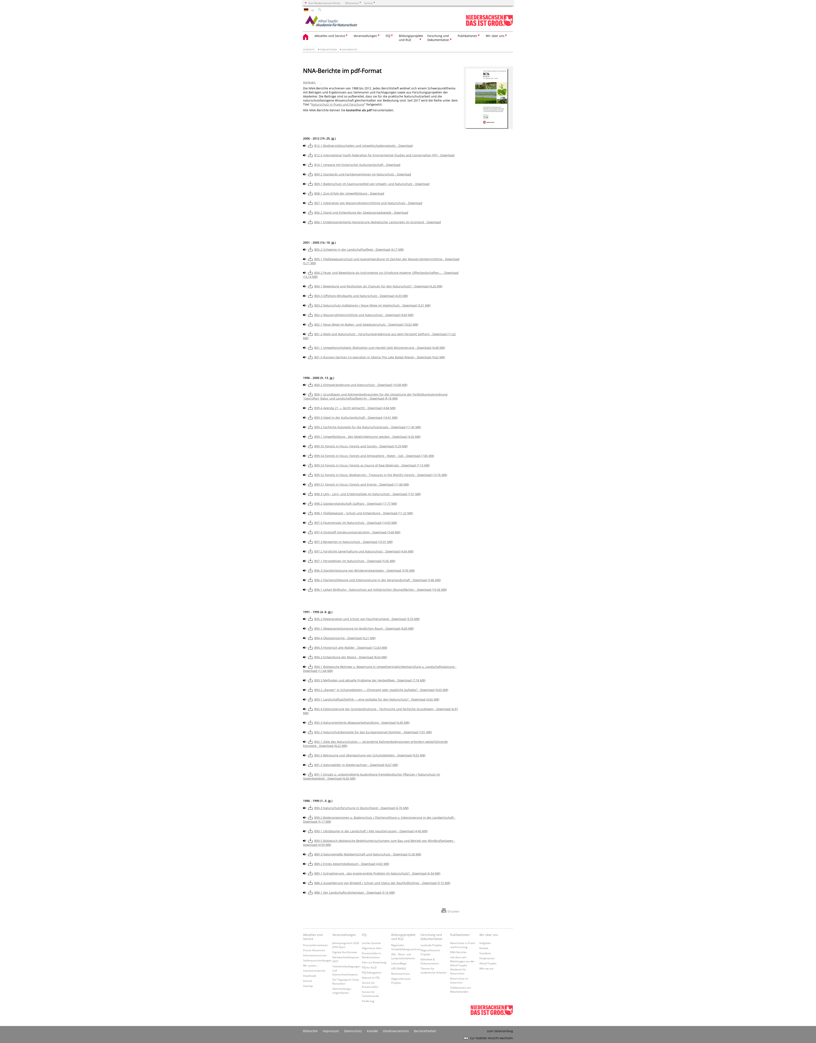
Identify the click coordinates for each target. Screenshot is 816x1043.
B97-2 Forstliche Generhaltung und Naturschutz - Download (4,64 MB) (364, 551)
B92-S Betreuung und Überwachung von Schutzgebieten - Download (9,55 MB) (369, 755)
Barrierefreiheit (425, 1031)
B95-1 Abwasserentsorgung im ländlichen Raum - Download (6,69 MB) (364, 628)
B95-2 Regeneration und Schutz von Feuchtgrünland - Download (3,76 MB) (367, 619)
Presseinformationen (315, 945)
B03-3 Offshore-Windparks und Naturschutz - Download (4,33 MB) (361, 296)
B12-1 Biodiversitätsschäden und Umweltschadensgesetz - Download (363, 146)
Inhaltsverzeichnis (396, 1031)
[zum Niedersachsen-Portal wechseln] (489, 25)
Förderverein (487, 958)
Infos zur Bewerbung (374, 962)
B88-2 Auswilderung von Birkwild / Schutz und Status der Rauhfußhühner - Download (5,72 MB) (382, 883)
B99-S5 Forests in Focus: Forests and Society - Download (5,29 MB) (361, 446)
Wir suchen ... (311, 965)
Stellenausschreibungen (317, 960)
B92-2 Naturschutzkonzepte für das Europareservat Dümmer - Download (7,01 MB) (373, 732)
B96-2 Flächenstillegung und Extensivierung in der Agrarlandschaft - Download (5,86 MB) (377, 580)
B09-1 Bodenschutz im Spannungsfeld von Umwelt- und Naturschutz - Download (371, 184)
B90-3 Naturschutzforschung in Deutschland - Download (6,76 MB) (361, 808)
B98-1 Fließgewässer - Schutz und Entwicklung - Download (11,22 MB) (363, 513)
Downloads (309, 975)
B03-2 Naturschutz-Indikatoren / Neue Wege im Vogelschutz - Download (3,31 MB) (372, 305)
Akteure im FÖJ (370, 977)
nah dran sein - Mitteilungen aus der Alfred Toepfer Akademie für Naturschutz (462, 965)
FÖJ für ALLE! (369, 967)
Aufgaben (485, 943)
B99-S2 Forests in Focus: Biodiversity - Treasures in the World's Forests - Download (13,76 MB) (380, 475)
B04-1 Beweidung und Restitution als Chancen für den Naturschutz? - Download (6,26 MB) (378, 286)
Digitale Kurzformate (344, 952)
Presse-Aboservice (314, 950)
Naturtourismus (400, 973)
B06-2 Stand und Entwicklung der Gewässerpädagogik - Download (361, 213)
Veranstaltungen (344, 935)
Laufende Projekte (431, 945)
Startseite (309, 49)
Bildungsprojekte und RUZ (403, 937)
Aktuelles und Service (313, 937)
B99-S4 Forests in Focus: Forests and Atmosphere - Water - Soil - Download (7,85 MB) (374, 456)
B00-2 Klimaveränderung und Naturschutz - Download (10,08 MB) (360, 385)
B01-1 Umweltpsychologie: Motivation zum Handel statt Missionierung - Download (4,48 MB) (379, 348)
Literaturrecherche (314, 970)
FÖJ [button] (388, 36)
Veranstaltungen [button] (365, 36)
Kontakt (483, 948)
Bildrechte (310, 1031)
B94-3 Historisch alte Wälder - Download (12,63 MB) (350, 648)
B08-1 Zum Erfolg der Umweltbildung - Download (349, 193)
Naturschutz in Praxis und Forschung (337, 104)
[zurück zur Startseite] (340, 22)
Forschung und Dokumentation (431, 937)
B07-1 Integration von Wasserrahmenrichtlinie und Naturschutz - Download (368, 203)
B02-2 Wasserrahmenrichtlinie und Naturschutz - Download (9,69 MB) (364, 315)
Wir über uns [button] (495, 36)
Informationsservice (315, 955)
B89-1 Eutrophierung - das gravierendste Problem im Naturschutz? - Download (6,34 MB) (377, 873)
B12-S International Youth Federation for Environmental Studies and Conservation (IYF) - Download (384, 155)
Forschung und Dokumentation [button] (438, 38)
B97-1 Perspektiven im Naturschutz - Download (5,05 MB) (354, 561)
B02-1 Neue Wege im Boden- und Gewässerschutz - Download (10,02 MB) (366, 324)
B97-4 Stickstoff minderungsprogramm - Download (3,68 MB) (357, 532)
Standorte (485, 953)
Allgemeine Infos (372, 948)
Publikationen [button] (467, 36)
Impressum (331, 1031)
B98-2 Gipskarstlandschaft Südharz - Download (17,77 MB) (355, 504)
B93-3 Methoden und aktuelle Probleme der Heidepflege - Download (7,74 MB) (369, 680)
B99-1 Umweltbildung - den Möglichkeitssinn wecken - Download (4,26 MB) (367, 437)
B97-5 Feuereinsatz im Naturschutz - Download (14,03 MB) (355, 523)
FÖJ (364, 935)
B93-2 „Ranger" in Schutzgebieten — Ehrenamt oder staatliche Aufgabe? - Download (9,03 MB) (381, 690)
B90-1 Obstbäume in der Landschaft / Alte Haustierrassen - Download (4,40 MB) (371, 831)
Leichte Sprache (371, 943)
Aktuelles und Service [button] (329, 36)
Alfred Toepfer (488, 963)
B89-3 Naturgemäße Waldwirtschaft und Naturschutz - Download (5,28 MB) (367, 854)
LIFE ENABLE (398, 968)
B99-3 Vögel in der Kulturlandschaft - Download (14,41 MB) (356, 418)
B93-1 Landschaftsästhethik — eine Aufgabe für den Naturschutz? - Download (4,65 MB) (376, 699)
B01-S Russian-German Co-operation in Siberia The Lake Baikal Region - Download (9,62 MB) (379, 357)
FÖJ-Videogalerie (371, 972)
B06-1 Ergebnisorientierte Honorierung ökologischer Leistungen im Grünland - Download (377, 222)
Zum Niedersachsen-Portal (324, 3)
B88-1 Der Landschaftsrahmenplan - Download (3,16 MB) (354, 892)
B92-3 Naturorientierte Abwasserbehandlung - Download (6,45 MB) (361, 723)
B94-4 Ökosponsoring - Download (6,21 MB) (344, 638)
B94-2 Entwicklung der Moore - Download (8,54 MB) (350, 657)
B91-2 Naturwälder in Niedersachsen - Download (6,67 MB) (356, 765)
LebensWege (399, 963)
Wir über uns (488, 935)
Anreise (307, 980)
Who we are (486, 968)
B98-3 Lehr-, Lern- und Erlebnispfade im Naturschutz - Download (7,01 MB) (367, 494)
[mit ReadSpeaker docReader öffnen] (304, 145)
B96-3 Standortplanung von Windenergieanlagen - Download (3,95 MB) (364, 570)
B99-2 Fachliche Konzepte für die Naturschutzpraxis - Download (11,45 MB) (367, 427)
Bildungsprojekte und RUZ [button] (411, 38)
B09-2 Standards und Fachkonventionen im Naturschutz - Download (362, 174)
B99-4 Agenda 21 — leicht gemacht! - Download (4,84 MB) (355, 408)
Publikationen (328, 49)
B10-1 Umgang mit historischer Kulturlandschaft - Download (357, 165)
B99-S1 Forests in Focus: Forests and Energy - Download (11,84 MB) (361, 484)
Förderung (368, 1001)
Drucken (453, 911)
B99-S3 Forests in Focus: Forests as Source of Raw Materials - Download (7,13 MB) (372, 465)
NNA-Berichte (349, 49)
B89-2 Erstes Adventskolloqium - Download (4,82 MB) (351, 864)
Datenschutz (353, 1031)
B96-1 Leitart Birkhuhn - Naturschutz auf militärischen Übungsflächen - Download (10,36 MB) (380, 590)
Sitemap (308, 986)
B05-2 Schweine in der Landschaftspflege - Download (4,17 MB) (359, 249)
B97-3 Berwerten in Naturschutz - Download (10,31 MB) (353, 542)
